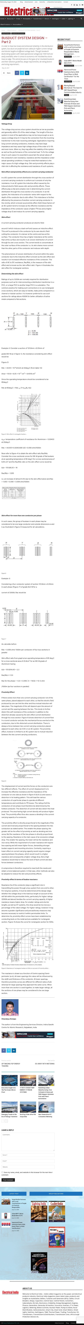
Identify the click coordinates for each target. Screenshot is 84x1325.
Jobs (36, 2)
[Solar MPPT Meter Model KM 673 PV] (60, 62)
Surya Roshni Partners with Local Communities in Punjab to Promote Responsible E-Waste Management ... (72, 49)
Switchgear (55, 19)
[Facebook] (71, 4)
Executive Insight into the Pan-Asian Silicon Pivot (9, 1090)
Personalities (17, 24)
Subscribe (42, 2)
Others (66, 95)
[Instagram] (74, 4)
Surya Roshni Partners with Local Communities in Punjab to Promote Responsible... (19, 1203)
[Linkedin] (77, 4)
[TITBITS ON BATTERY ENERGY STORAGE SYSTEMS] (28, 1080)
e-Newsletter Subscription (54, 2)
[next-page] (6, 1121)
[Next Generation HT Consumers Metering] (46, 1107)
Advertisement (29, 2)
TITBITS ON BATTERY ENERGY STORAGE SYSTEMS (27, 1090)
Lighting (70, 19)
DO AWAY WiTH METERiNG (44, 1064)
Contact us (74, 1323)
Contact (66, 2)
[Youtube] (82, 4)
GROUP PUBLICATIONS (56, 1193)
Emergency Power (7, 1111)
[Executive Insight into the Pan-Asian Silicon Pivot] (10, 1080)
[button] (81, 19)
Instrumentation (43, 1111)
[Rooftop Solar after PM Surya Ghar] (28, 1107)
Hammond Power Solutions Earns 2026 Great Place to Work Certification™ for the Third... (71, 74)
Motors (47, 19)
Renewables (27, 19)
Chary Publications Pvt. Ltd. (11, 1323)
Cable (63, 19)
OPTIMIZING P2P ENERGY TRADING (11, 1065)
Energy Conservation (26, 1085)
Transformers (37, 19)
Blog (21, 2)
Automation (68, 113)
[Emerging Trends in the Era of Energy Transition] (10, 1107)
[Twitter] (80, 4)
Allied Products (5, 24)
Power (18, 19)
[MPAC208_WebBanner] (28, 1035)
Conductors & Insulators (18, 33)
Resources (10, 19)
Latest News (68, 81)
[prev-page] (3, 1121)
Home (2, 19)
